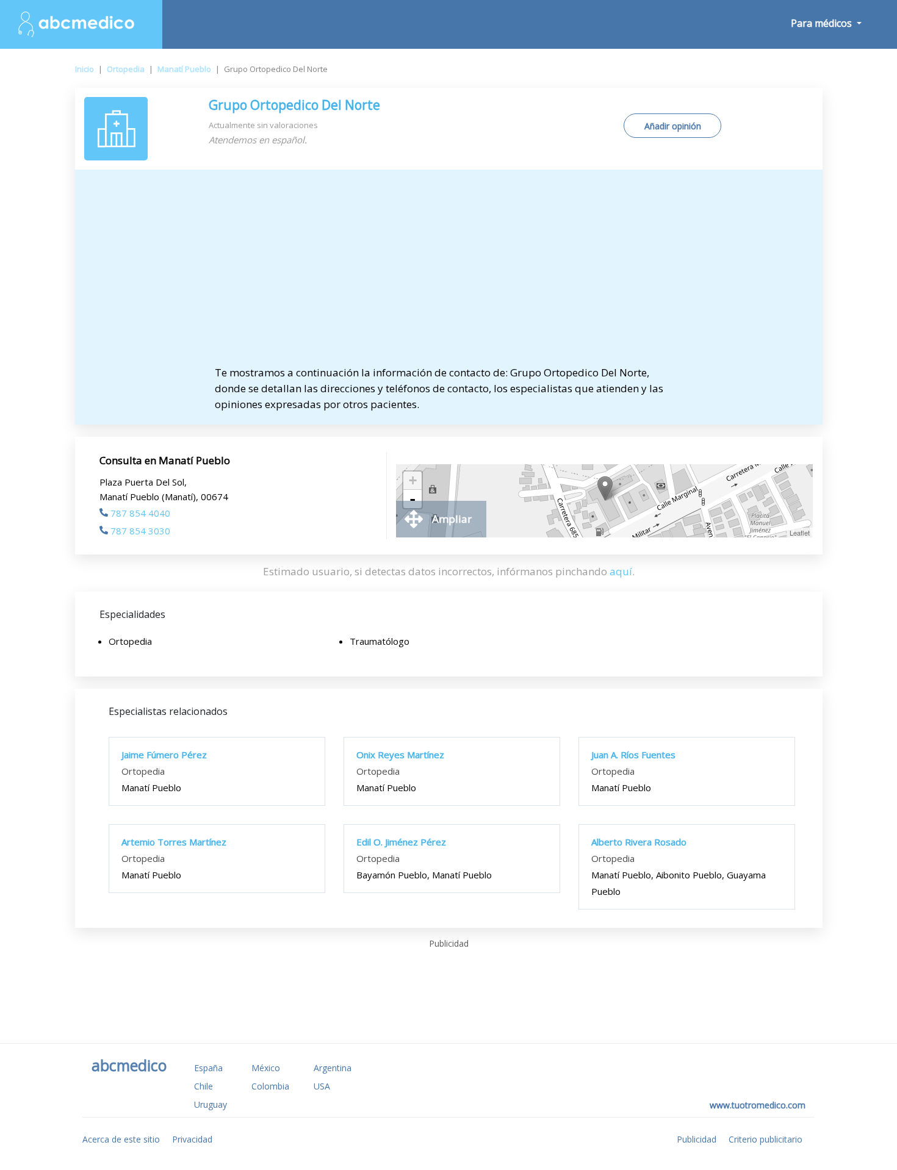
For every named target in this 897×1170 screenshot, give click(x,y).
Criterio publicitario (765, 1139)
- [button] (412, 499)
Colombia (270, 1086)
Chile (203, 1086)
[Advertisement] (448, 273)
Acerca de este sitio (121, 1139)
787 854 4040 (140, 513)
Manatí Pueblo (184, 68)
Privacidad (192, 1139)
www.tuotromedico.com (757, 1105)
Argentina (332, 1068)
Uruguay (210, 1104)
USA (322, 1086)
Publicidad (696, 1139)
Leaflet (800, 532)
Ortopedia (126, 68)
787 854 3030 (140, 531)
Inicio (84, 68)
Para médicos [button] (822, 23)
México (265, 1068)
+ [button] (413, 480)
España (208, 1068)
